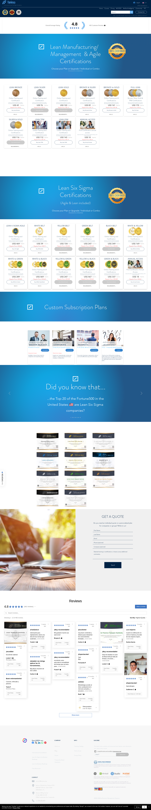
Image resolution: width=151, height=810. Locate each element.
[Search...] (131, 12)
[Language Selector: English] (144, 3)
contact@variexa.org (84, 356)
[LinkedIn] (39, 743)
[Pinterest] (45, 743)
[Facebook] (33, 743)
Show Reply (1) (131, 694)
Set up (137, 807)
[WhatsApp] (42, 743)
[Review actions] (24, 646)
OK (144, 807)
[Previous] (9, 393)
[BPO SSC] (72, 417)
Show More (40, 638)
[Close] (149, 807)
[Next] (141, 393)
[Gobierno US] (78, 417)
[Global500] (75, 417)
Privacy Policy (16, 808)
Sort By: (132, 618)
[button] (118, 8)
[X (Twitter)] (36, 743)
